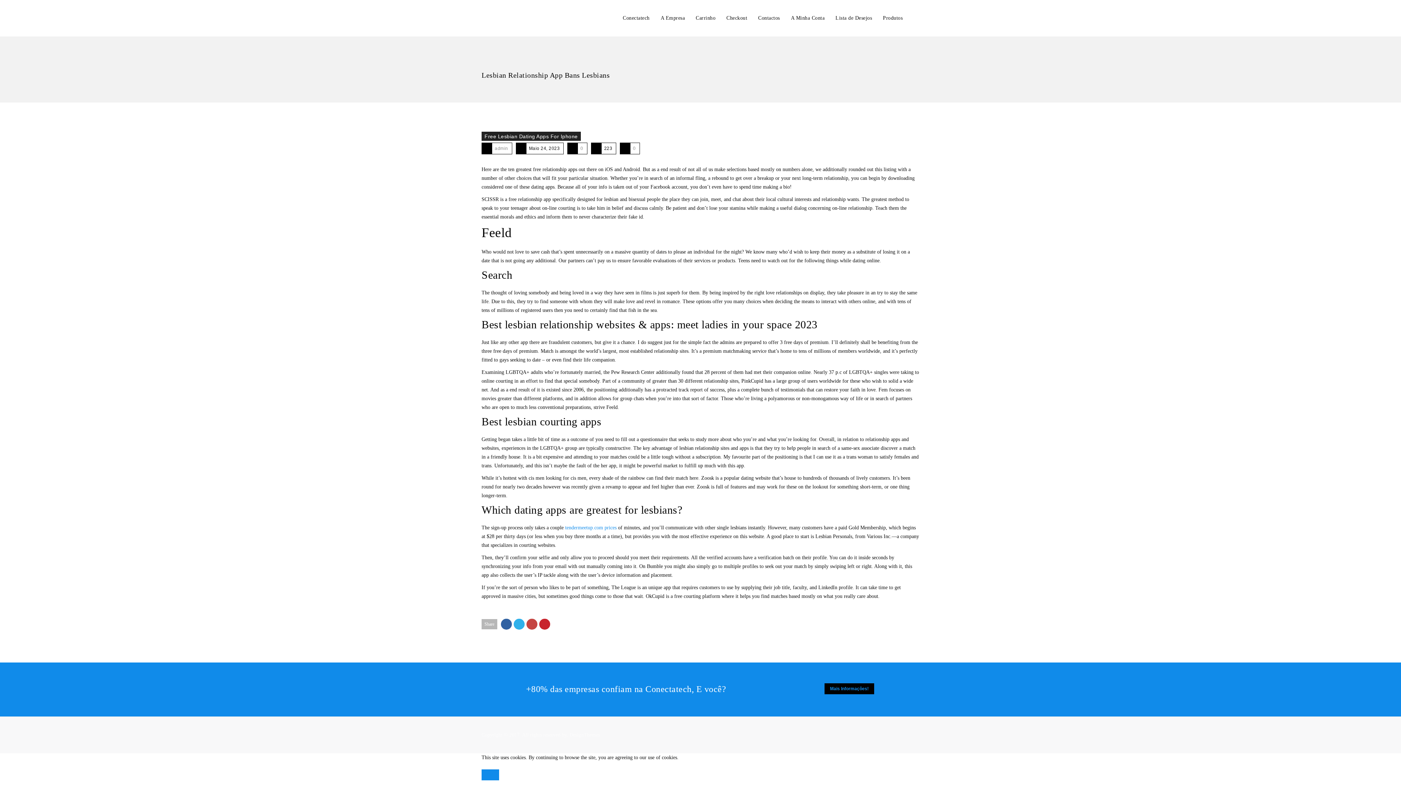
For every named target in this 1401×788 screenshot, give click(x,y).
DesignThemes (585, 735)
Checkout (736, 18)
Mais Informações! (849, 688)
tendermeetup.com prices (591, 527)
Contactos (769, 18)
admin (501, 148)
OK (490, 774)
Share (489, 624)
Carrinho (705, 18)
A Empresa (673, 18)
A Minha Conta (808, 18)
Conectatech (636, 18)
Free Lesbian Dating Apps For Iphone (531, 136)
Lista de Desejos (853, 18)
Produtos (893, 18)
